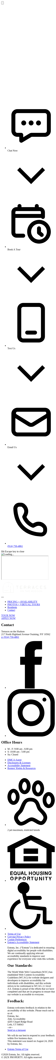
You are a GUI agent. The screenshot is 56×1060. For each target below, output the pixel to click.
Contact (11, 610)
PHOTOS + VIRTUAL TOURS (23, 604)
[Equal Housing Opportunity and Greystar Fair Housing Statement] (31, 880)
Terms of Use (14, 934)
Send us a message (16, 1030)
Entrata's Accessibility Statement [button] (23, 942)
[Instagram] (31, 735)
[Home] (24, 593)
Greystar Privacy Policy (19, 936)
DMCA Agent (14, 760)
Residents (12, 607)
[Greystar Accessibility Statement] (31, 928)
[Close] (2, 3)
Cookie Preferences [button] (17, 939)
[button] (31, 824)
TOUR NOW (8, 615)
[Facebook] (31, 687)
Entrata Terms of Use (17, 1049)
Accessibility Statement (18, 765)
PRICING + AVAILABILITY (22, 601)
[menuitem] (31, 601)
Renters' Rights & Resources (21, 768)
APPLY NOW (8, 618)
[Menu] (2, 597)
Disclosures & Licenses (18, 762)
